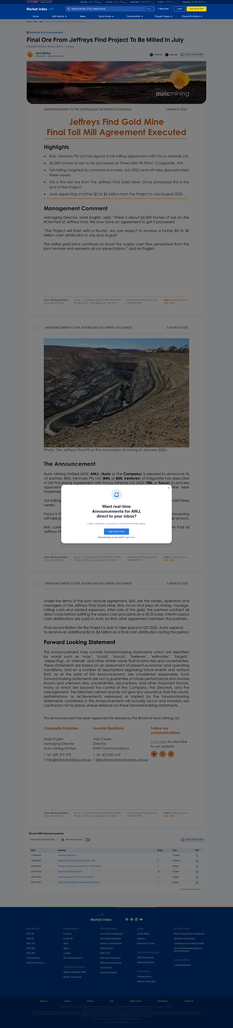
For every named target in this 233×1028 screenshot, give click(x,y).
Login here (129, 537)
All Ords (109, 2)
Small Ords (135, 2)
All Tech (161, 2)
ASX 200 (83, 2)
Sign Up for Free (116, 532)
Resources (187, 2)
